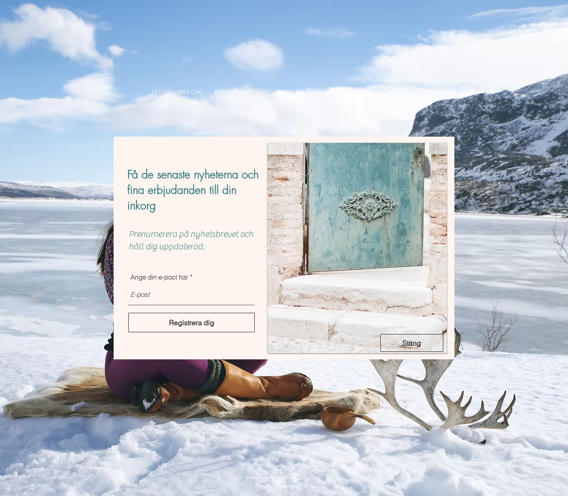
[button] (189, 91)
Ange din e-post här (159, 277)
